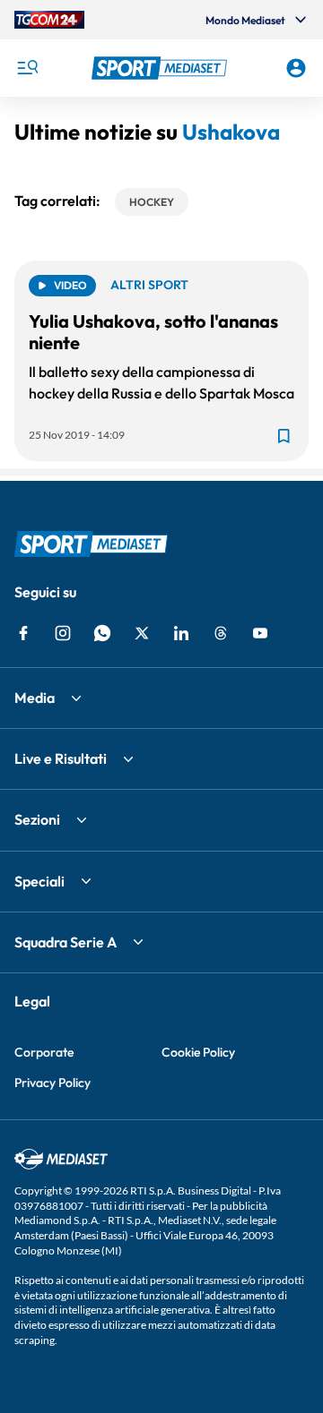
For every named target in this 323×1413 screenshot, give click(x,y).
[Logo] (161, 68)
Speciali (39, 881)
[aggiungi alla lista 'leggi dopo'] (283, 436)
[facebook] (23, 633)
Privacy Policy (52, 1083)
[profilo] (296, 68)
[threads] (221, 633)
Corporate (44, 1052)
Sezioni (37, 819)
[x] (142, 633)
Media (34, 697)
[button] (161, 68)
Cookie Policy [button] (198, 1052)
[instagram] (63, 633)
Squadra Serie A (65, 942)
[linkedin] (181, 633)
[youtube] (260, 633)
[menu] (26, 68)
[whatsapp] (102, 633)
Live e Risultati (60, 758)
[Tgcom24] (49, 20)
